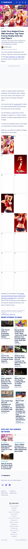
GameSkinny (14, 524)
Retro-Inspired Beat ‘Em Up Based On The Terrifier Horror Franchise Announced (6, 382)
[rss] (2, 485)
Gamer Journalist (14, 522)
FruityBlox (14, 532)
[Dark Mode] (19, 2)
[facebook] (9, 485)
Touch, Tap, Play (14, 530)
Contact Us (12, 491)
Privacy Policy (4, 495)
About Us (3, 491)
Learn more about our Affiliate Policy (8, 314)
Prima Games (14, 514)
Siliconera (14, 516)
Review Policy (13, 493)
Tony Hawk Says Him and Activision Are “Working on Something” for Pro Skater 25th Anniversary (7, 406)
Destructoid (14, 520)
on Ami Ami (17, 104)
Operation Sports (14, 526)
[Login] (25, 2)
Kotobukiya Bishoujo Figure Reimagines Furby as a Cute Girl (6, 447)
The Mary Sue (14, 528)
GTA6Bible (14, 536)
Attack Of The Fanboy (14, 512)
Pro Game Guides (14, 506)
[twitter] (6, 485)
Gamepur (14, 510)
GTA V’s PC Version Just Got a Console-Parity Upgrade (7, 358)
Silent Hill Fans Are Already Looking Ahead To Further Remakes (20, 381)
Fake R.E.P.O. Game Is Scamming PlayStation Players (5, 333)
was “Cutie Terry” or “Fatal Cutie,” (15, 56)
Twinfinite (14, 508)
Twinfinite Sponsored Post (20, 422)
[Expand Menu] (22, 2)
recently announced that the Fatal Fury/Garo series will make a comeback (13, 296)
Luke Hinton (4, 412)
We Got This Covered (14, 518)
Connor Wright (5, 388)
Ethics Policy (4, 493)
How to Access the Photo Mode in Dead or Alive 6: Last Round (6, 466)
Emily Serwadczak (5, 338)
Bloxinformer (14, 534)
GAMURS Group (23, 540)
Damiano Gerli (4, 362)
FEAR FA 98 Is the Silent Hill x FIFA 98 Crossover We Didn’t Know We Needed (20, 360)
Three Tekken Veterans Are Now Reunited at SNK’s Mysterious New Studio (21, 447)
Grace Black (18, 343)
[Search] (16, 2)
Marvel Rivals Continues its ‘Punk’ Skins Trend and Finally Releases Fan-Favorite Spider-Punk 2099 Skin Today (21, 336)
